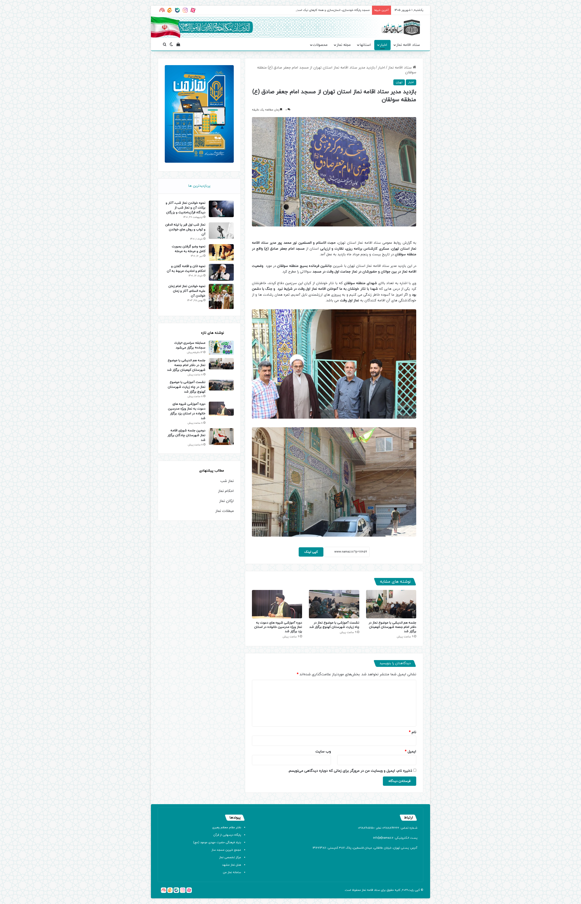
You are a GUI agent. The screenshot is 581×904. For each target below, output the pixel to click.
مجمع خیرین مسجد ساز (226, 850)
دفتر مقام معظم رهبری (226, 827)
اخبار (383, 44)
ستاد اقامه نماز (408, 44)
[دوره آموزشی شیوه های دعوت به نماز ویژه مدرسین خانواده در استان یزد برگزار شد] (277, 604)
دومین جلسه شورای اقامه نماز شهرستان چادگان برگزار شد (186, 435)
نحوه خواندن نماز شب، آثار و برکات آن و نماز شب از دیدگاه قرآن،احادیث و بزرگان (185, 208)
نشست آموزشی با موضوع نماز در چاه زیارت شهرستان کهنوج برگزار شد (334, 625)
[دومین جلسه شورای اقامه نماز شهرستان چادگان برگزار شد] (221, 436)
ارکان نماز (226, 501)
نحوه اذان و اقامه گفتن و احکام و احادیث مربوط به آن (186, 268)
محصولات (320, 44)
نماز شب (227, 481)
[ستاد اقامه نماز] (400, 27)
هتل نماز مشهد (231, 865)
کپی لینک (311, 552)
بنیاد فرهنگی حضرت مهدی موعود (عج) (217, 842)
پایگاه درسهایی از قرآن (227, 835)
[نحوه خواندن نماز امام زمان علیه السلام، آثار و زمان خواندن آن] (221, 296)
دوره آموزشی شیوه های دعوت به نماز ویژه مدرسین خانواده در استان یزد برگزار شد (278, 627)
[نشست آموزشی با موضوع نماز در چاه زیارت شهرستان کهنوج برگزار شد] (334, 604)
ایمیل (410, 751)
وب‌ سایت (323, 751)
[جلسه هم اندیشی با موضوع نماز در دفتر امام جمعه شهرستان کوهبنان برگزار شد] (391, 604)
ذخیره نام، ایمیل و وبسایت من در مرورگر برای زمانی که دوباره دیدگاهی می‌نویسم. (350, 770)
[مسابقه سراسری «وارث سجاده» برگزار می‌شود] (221, 348)
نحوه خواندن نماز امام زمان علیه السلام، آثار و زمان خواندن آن (186, 291)
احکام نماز (226, 491)
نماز (364, 890)
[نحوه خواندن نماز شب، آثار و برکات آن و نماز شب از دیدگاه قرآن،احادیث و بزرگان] (221, 209)
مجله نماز (344, 44)
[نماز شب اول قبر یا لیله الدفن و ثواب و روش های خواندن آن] (221, 230)
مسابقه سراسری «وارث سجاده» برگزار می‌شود (189, 345)
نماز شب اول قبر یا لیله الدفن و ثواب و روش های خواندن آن (185, 229)
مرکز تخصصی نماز (230, 857)
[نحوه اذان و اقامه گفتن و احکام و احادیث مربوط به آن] (221, 272)
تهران (399, 82)
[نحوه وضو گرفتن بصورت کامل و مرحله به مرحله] (221, 252)
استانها (365, 44)
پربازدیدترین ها (199, 186)
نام (412, 732)
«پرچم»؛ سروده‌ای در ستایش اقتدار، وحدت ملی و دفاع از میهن (331, 10)
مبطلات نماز (224, 510)
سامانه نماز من (232, 872)
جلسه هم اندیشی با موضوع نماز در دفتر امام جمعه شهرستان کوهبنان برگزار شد (392, 627)
